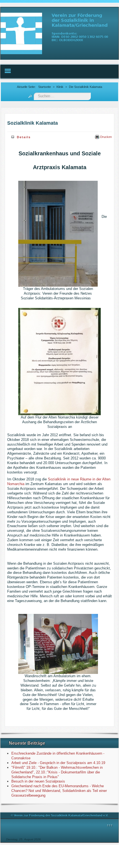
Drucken (105, 136)
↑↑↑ (110, 825)
